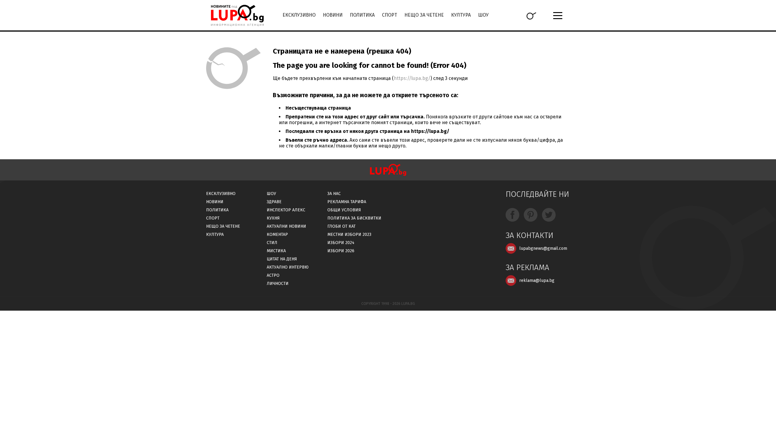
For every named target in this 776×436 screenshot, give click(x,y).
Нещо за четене (424, 15)
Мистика (276, 250)
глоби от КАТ (341, 226)
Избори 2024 (340, 242)
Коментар (277, 234)
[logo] (237, 15)
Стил (272, 242)
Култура (461, 15)
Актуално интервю (288, 267)
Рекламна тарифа (346, 201)
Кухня (273, 218)
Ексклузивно (299, 15)
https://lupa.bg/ (412, 78)
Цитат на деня (282, 259)
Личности (278, 283)
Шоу (483, 15)
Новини (333, 15)
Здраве (274, 201)
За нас (334, 193)
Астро (273, 275)
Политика (362, 15)
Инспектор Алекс (286, 210)
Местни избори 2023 (349, 234)
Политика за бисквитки (354, 218)
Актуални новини (286, 226)
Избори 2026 (340, 250)
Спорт (389, 15)
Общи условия (344, 210)
